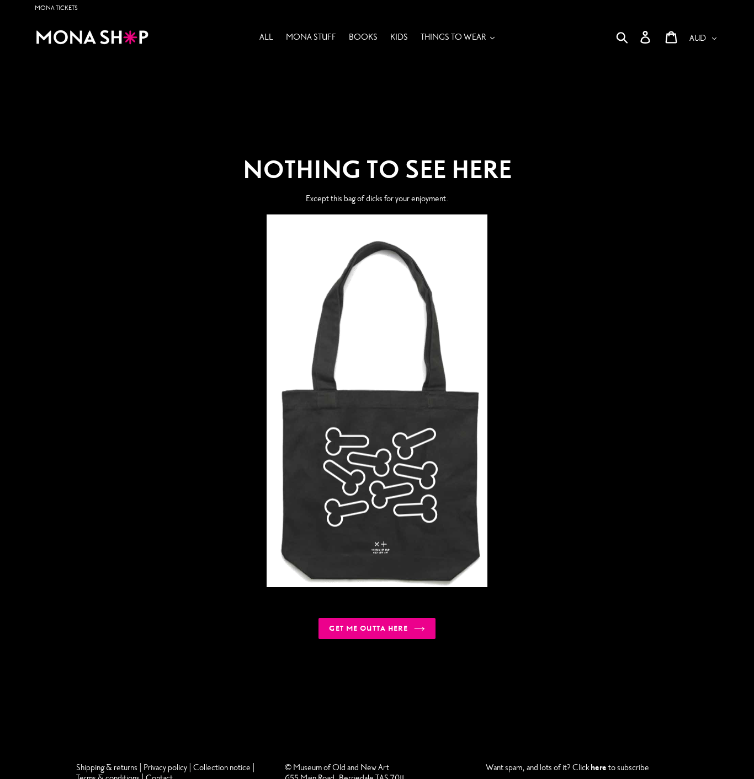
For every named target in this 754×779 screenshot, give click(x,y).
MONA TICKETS (56, 8)
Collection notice (222, 767)
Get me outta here (368, 628)
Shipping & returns (106, 767)
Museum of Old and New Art (340, 767)
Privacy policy (166, 767)
